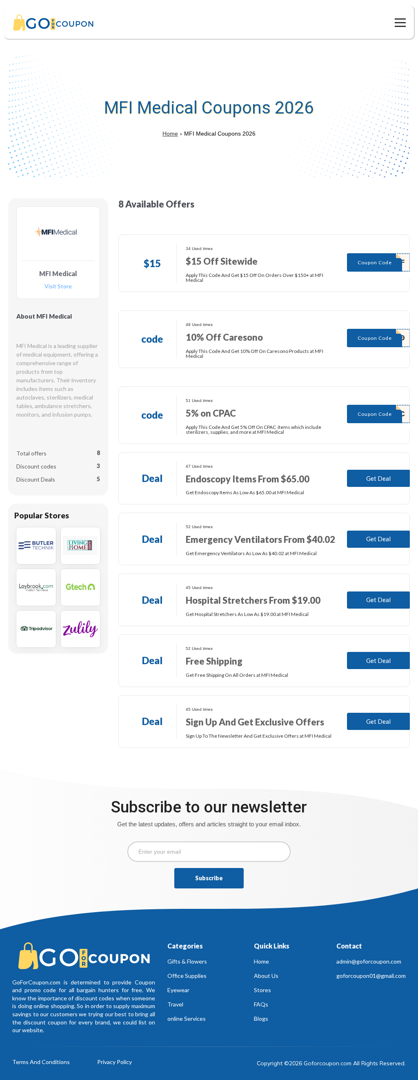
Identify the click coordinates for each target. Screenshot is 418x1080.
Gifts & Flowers (187, 961)
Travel (175, 1004)
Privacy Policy (114, 1062)
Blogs (261, 1018)
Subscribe (209, 878)
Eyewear (178, 989)
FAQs (261, 1004)
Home (170, 133)
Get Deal (378, 478)
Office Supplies (187, 975)
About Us (266, 975)
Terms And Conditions (41, 1062)
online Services (186, 1018)
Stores (262, 989)
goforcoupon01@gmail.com (371, 975)
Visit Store (58, 286)
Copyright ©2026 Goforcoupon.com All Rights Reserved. (331, 1063)
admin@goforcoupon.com (368, 961)
